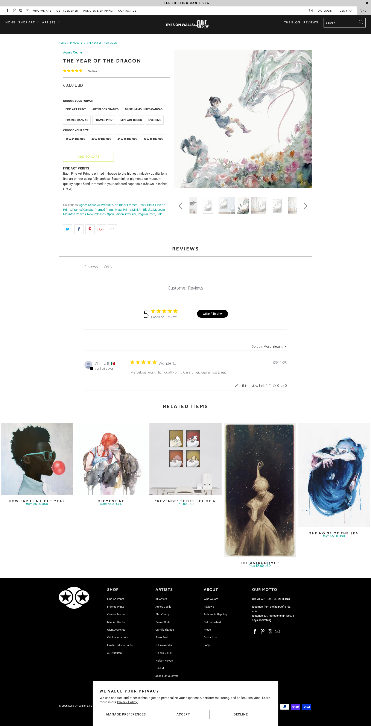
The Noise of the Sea (334, 475)
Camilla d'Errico (164, 629)
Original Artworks (117, 637)
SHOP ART (26, 22)
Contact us (127, 10)
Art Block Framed (105, 109)
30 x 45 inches (153, 138)
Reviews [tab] (91, 266)
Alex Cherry (162, 614)
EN (311, 11)
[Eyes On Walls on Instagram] (21, 10)
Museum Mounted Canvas (144, 109)
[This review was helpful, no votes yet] (274, 385)
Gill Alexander (163, 645)
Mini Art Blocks (142, 209)
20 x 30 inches (101, 138)
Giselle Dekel (163, 652)
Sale (159, 214)
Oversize (154, 120)
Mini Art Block (131, 120)
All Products (105, 205)
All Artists (161, 599)
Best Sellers (146, 205)
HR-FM (159, 668)
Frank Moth (162, 637)
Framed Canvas (76, 120)
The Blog (292, 22)
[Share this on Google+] (101, 229)
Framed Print (104, 120)
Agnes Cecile (72, 52)
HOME (10, 22)
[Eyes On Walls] (187, 24)
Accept (183, 714)
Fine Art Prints (115, 599)
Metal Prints (123, 209)
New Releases (96, 214)
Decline (241, 714)
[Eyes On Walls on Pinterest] (14, 10)
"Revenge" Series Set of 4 (185, 459)
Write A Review (212, 314)
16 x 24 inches (75, 138)
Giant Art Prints (116, 629)
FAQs (207, 645)
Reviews (310, 22)
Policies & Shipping (98, 10)
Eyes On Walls (77, 705)
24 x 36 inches (127, 138)
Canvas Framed (116, 614)
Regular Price (146, 214)
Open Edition (115, 214)
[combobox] (269, 346)
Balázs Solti (162, 622)
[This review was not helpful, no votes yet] (282, 385)
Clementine (111, 459)
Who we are (41, 10)
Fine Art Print (75, 109)
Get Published (67, 10)
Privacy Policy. (127, 702)
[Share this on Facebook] (79, 229)
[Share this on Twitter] (67, 229)
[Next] (304, 120)
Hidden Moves (164, 660)
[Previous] (181, 120)
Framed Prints (104, 209)
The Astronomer (260, 490)
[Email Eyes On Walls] (27, 10)
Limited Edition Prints (120, 645)
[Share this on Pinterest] (90, 229)
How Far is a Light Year (37, 459)
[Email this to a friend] (112, 229)
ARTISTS (49, 22)
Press (207, 629)
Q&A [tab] (108, 266)
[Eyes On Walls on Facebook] (7, 10)
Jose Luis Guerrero (166, 675)
